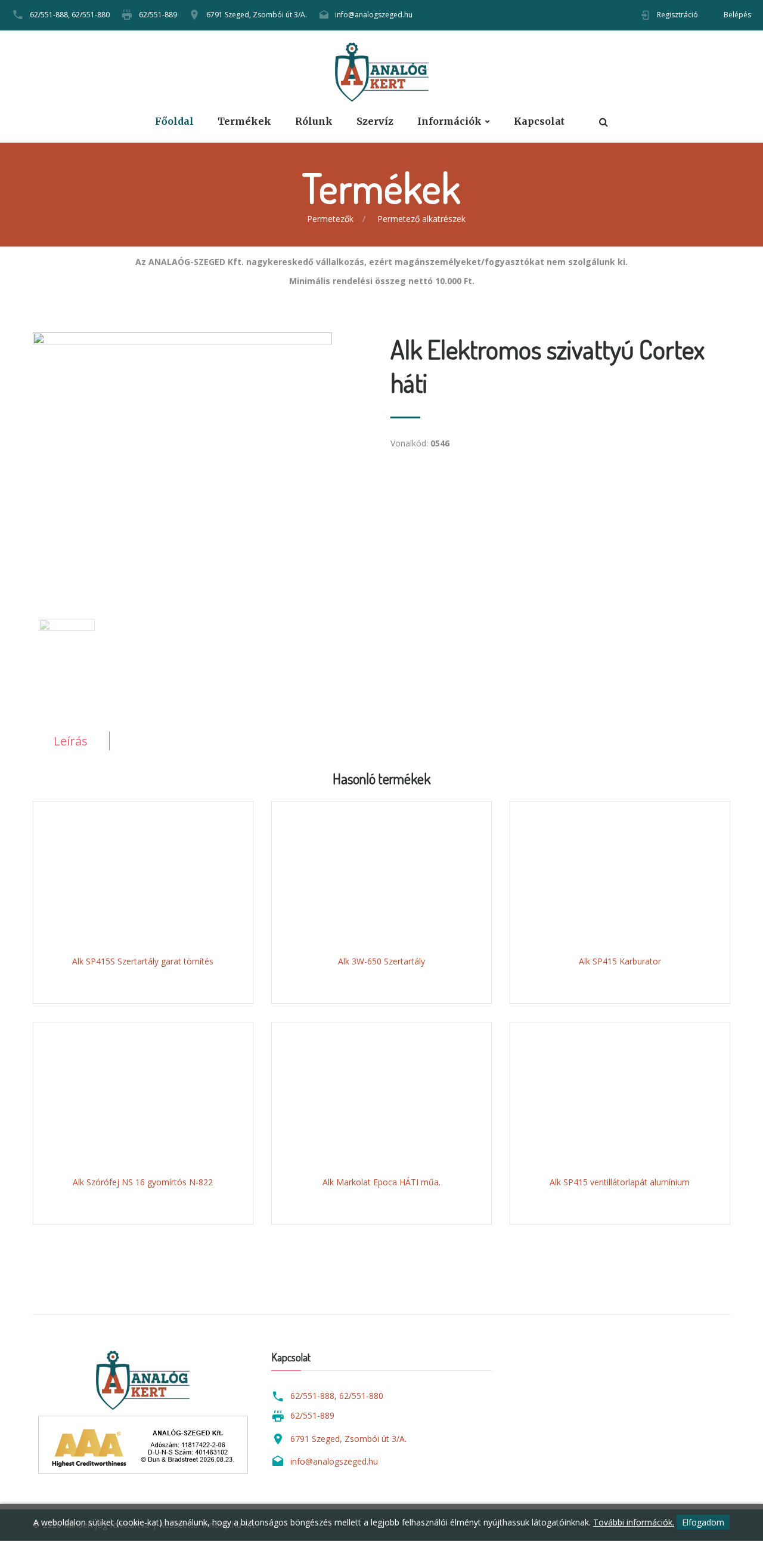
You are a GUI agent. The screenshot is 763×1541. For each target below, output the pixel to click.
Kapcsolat (539, 121)
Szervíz (374, 121)
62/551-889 (158, 15)
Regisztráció (677, 15)
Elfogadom (703, 1522)
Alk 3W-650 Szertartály (381, 961)
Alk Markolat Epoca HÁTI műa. (381, 1182)
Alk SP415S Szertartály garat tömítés (142, 961)
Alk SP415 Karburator (620, 961)
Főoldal (174, 121)
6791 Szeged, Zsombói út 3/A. (256, 15)
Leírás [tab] (71, 741)
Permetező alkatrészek (421, 218)
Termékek (244, 121)
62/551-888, (50, 15)
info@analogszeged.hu (373, 15)
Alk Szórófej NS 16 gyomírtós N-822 (143, 1182)
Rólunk (314, 121)
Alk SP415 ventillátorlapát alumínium (620, 1182)
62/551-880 (91, 15)
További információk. (633, 1522)
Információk (449, 121)
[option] (203, 454)
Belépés (737, 15)
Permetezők (330, 218)
